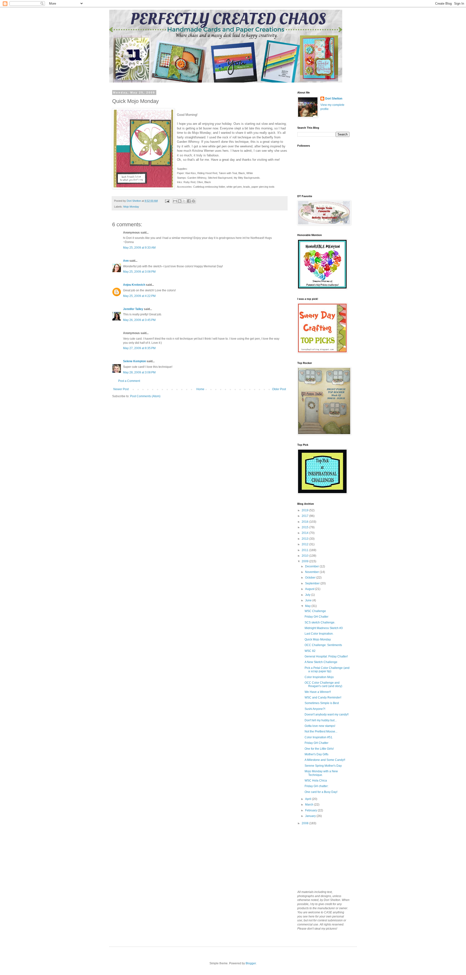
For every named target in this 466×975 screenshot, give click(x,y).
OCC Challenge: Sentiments (323, 645)
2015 (305, 527)
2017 (305, 516)
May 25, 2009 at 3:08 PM (139, 271)
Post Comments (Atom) (145, 396)
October (310, 577)
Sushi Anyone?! (315, 709)
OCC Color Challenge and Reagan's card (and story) (323, 684)
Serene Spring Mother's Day (323, 765)
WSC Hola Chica (316, 780)
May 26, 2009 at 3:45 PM (139, 320)
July (308, 595)
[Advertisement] (321, 857)
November (312, 572)
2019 (305, 510)
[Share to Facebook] (188, 201)
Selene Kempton (134, 361)
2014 (305, 533)
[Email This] (175, 201)
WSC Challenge (315, 611)
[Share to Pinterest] (193, 201)
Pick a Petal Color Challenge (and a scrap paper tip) (327, 669)
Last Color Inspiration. (319, 633)
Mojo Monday (131, 206)
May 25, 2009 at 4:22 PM (139, 296)
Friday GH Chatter (316, 616)
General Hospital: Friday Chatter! (326, 656)
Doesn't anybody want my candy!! (327, 714)
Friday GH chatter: (316, 786)
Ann (126, 260)
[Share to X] (184, 201)
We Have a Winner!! (318, 692)
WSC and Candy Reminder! (323, 697)
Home (200, 389)
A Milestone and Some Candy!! (325, 760)
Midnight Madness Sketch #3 (324, 628)
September (312, 583)
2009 (305, 561)
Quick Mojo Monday (318, 639)
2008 (305, 823)
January (310, 816)
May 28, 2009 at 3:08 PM (139, 372)
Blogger (251, 963)
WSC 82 (310, 651)
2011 (305, 550)
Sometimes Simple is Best (322, 703)
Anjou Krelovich (134, 284)
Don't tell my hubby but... (321, 720)
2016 (305, 521)
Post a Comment (129, 381)
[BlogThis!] (179, 201)
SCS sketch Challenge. (320, 622)
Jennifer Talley (133, 309)
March (309, 804)
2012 (305, 544)
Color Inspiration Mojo (319, 677)
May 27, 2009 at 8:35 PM (139, 348)
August (310, 589)
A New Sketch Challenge (321, 662)
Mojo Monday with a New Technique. (321, 773)
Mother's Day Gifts (316, 754)
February (311, 810)
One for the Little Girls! (319, 748)
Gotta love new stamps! (320, 726)
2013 (305, 538)
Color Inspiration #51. (319, 737)
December (312, 566)
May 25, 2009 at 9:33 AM (139, 247)
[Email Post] (167, 200)
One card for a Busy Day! (321, 792)
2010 (305, 555)
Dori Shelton (333, 98)
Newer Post (121, 389)
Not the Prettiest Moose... (321, 731)
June (308, 600)
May (308, 606)
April (308, 799)
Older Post (279, 389)
